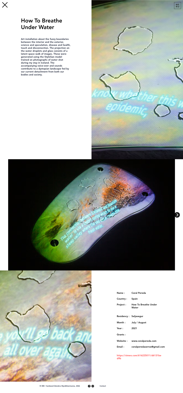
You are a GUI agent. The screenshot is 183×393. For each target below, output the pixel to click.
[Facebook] (89, 386)
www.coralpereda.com (144, 341)
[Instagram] (93, 386)
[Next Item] (177, 214)
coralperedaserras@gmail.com (148, 346)
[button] (177, 5)
